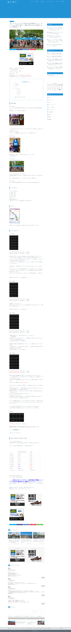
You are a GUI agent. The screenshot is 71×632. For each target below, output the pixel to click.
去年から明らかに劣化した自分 (20, 97)
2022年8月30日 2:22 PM (11, 570)
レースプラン (17, 85)
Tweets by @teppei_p (51, 75)
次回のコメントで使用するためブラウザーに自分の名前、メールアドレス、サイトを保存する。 (25, 616)
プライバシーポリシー (50, 1)
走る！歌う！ (12, 2)
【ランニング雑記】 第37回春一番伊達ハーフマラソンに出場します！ (55, 45)
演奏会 (49, 116)
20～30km (19, 92)
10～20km (19, 91)
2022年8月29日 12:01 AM (11, 589)
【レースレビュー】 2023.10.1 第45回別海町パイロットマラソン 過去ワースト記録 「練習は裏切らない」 (55, 68)
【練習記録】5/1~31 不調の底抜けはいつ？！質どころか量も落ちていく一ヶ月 (54, 37)
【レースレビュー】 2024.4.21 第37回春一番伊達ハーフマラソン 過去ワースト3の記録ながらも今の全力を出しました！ (55, 41)
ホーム (32, 1)
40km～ (18, 94)
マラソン (50, 102)
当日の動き (16, 84)
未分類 (49, 114)
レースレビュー (12, 21)
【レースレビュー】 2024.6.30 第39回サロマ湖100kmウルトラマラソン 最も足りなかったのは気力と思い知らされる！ (55, 28)
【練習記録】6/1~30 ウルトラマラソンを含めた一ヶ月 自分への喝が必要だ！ (55, 33)
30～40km (19, 93)
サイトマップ (58, 1)
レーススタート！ (18, 88)
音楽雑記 (50, 119)
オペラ (49, 97)
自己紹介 (36, 1)
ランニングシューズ (51, 104)
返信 (43, 577)
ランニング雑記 (51, 107)
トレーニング (50, 99)
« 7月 (54, 90)
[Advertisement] (35, 11)
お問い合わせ (42, 1)
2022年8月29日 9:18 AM (11, 598)
